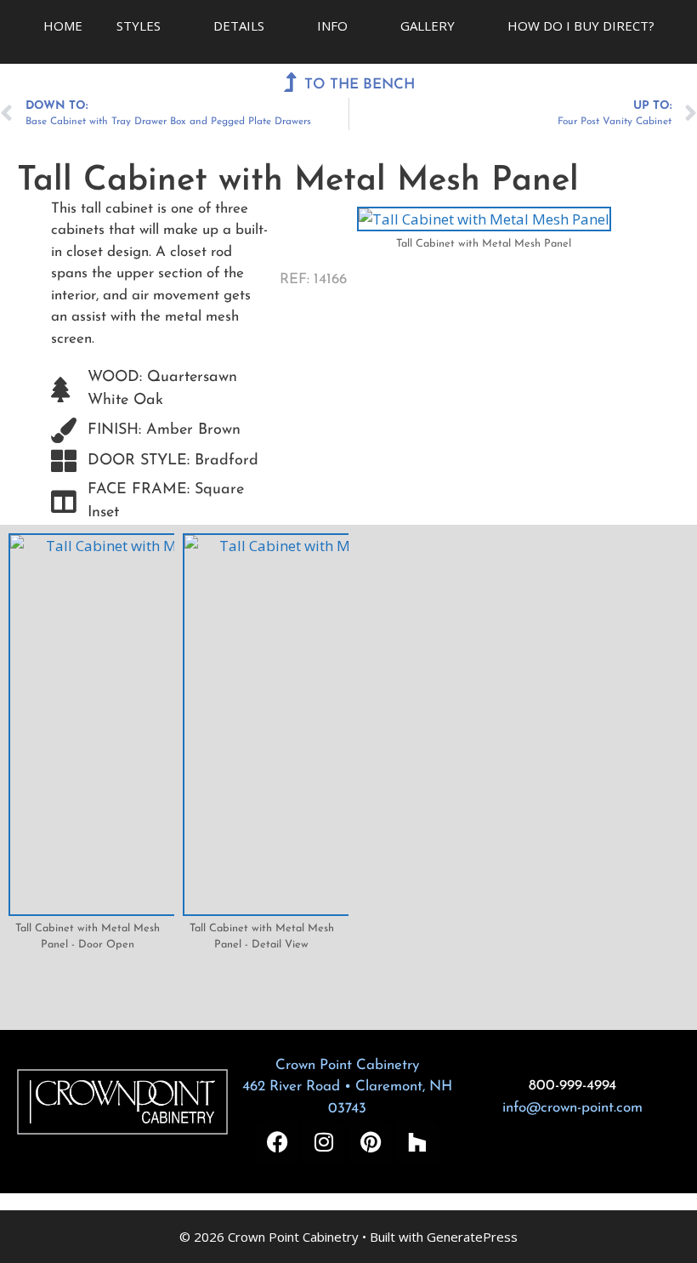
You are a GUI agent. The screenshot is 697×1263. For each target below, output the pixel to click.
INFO (332, 25)
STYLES (138, 25)
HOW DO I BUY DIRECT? (580, 25)
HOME (62, 25)
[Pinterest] (370, 1142)
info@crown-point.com (572, 1108)
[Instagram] (324, 1142)
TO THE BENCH (359, 84)
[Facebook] (277, 1142)
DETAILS (238, 25)
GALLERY (427, 25)
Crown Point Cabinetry (347, 1065)
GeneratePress (472, 1236)
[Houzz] (417, 1142)
